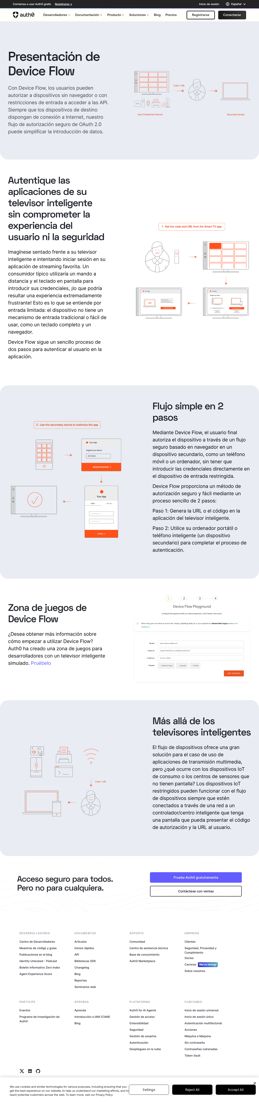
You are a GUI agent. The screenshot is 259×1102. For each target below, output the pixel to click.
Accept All (235, 1089)
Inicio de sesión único (199, 1017)
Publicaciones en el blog (35, 954)
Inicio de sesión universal (202, 1010)
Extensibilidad (139, 1023)
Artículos (80, 941)
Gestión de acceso (142, 1017)
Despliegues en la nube (145, 1049)
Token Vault (192, 1055)
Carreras (201, 964)
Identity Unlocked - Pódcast (38, 961)
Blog (77, 974)
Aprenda (80, 1010)
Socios (189, 958)
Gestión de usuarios (143, 1036)
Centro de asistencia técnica (149, 948)
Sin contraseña (195, 1042)
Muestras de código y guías (38, 948)
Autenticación (139, 1042)
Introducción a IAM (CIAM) (92, 1017)
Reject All (192, 1089)
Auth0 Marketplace (142, 961)
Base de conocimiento (144, 954)
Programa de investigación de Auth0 (39, 1019)
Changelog (81, 967)
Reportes (80, 980)
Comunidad (137, 941)
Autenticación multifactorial (203, 1023)
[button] (201, 15)
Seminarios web (85, 987)
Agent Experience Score (35, 974)
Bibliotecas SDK (85, 961)
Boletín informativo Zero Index (39, 967)
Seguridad (136, 1030)
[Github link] (38, 1071)
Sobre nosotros (195, 971)
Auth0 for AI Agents (143, 1010)
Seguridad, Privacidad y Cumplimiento (201, 950)
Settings (149, 1089)
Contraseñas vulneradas (201, 1049)
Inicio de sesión (209, 4)
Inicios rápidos (84, 948)
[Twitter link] (21, 1071)
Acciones (191, 1030)
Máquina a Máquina (198, 1036)
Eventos (24, 1010)
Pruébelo (41, 663)
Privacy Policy (104, 1094)
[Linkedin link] (30, 1071)
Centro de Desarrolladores (37, 941)
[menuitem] (57, 14)
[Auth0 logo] (23, 14)
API (76, 954)
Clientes (190, 941)
